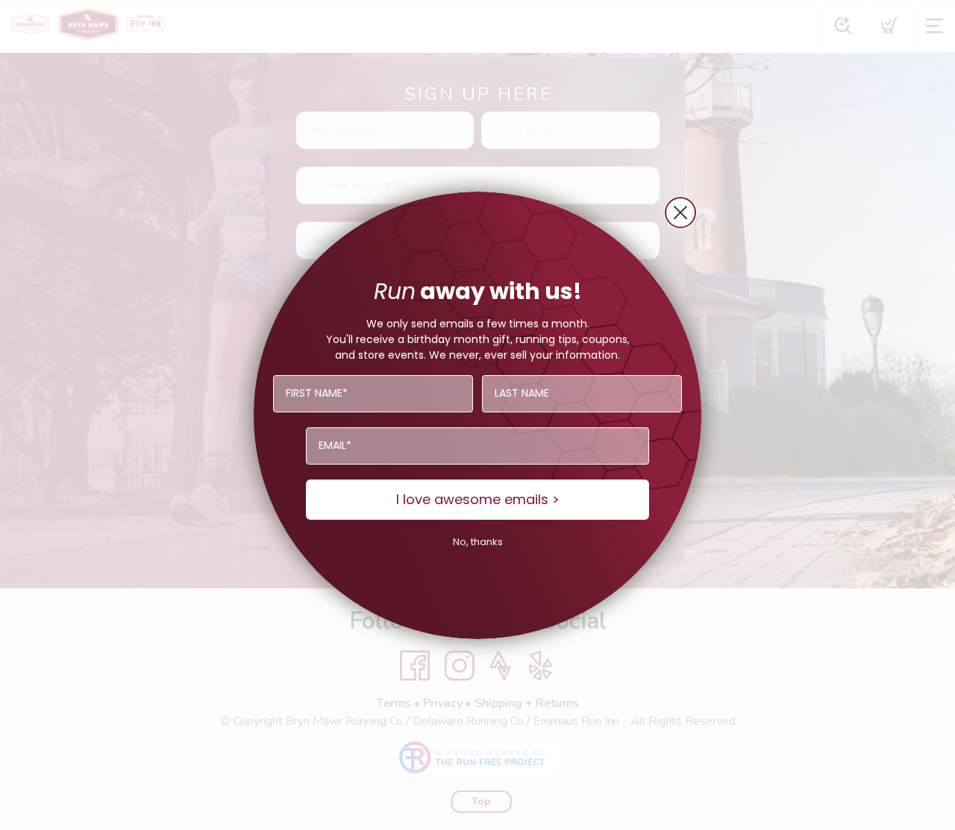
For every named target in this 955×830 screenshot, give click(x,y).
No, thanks (478, 542)
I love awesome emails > (478, 499)
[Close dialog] (680, 212)
